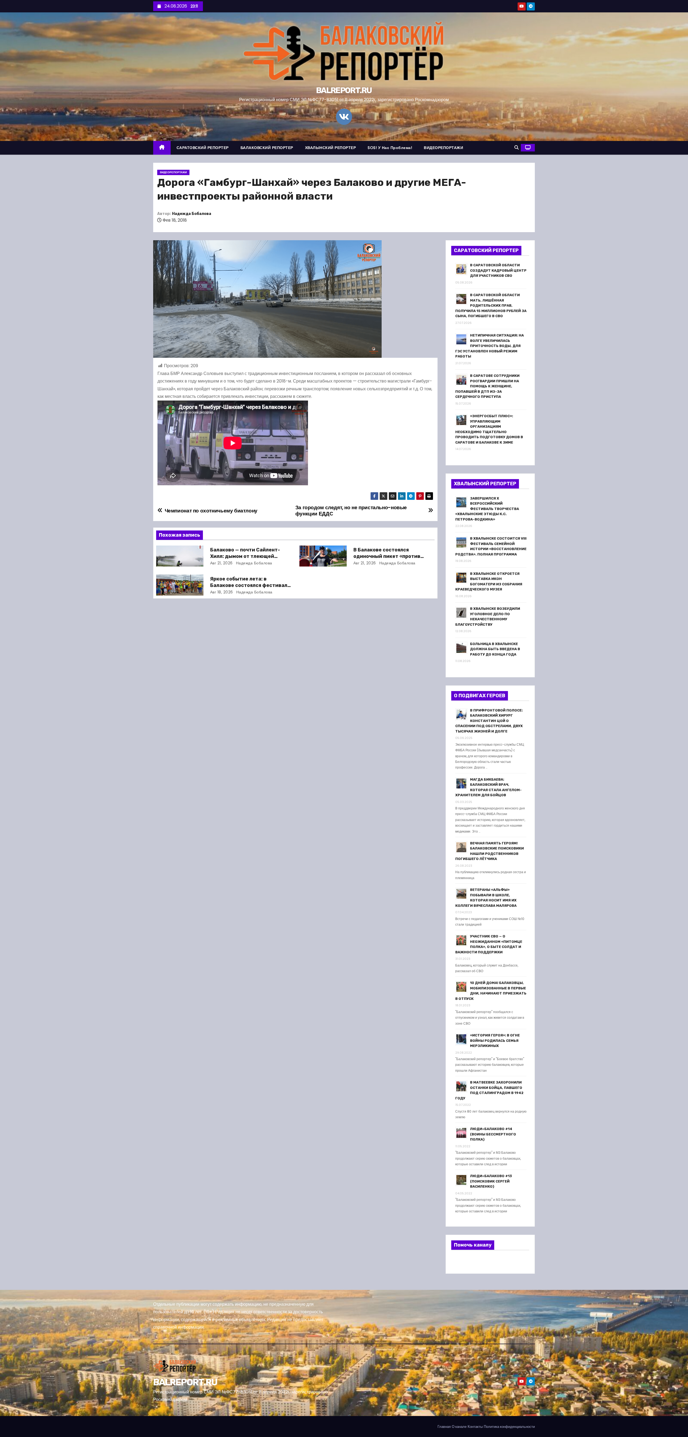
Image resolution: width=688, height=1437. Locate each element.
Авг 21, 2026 (221, 563)
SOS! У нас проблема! (390, 147)
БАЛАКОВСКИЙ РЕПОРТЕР (267, 147)
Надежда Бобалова (191, 213)
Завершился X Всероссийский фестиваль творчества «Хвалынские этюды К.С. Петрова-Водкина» (487, 508)
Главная (444, 1426)
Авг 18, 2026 (221, 592)
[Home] (162, 148)
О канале (459, 1426)
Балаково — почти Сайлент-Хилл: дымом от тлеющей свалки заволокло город (245, 556)
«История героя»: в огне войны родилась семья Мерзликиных (495, 1040)
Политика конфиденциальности (509, 1426)
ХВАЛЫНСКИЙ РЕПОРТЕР (330, 147)
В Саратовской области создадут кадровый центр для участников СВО (498, 270)
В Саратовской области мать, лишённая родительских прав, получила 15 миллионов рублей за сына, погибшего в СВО (490, 305)
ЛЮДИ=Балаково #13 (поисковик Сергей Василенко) (491, 1181)
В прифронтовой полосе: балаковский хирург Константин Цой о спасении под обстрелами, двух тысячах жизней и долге (489, 720)
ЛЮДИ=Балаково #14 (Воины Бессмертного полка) (493, 1134)
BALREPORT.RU (344, 90)
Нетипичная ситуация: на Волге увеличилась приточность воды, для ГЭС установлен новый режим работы (489, 345)
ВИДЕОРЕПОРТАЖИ (443, 147)
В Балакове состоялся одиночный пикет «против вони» (386, 556)
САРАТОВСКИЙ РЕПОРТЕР (203, 147)
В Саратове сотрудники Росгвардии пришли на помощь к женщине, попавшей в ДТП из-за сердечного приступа (487, 386)
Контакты (475, 1426)
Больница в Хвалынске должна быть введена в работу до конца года (495, 649)
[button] (516, 147)
